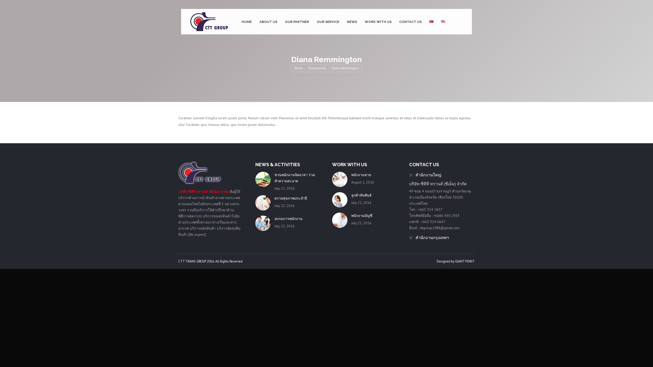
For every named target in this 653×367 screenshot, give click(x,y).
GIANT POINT (465, 261)
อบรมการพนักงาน (288, 218)
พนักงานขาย (361, 175)
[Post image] (263, 179)
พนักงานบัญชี (361, 215)
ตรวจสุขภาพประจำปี (290, 198)
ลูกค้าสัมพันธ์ (361, 195)
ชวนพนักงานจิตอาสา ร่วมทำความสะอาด (294, 178)
